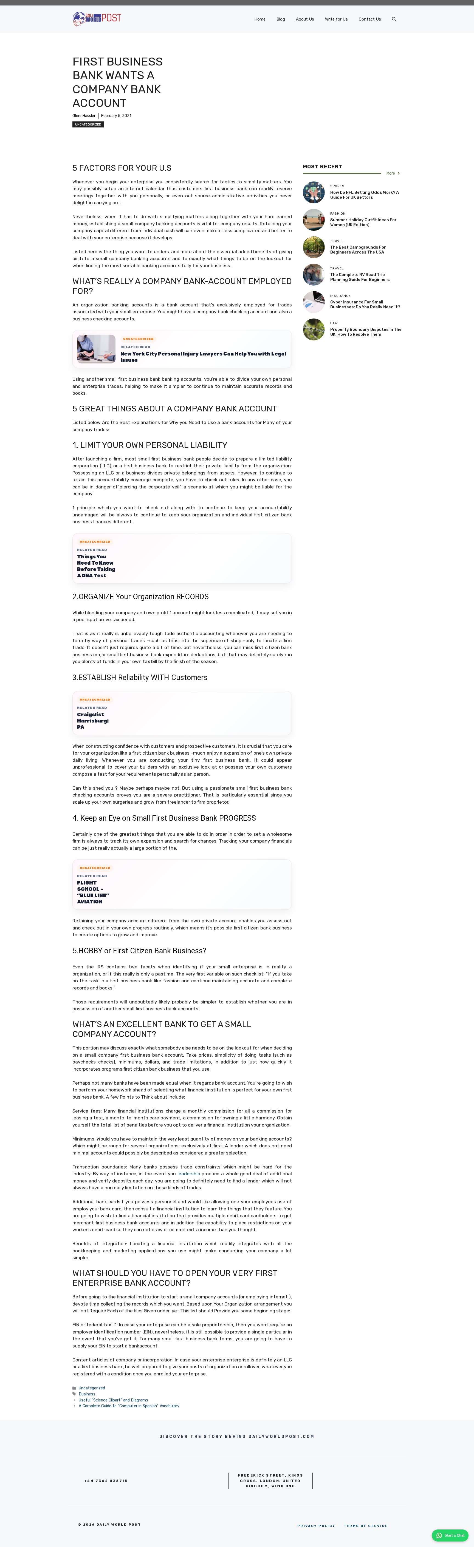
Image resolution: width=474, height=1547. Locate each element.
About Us (305, 19)
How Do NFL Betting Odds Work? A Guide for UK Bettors (364, 195)
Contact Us (370, 19)
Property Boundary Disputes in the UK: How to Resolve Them (366, 332)
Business (87, 1394)
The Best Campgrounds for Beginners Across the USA (358, 249)
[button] (394, 19)
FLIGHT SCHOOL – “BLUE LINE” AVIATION (93, 892)
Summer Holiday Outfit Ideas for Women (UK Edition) (363, 222)
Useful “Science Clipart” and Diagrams (113, 1400)
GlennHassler (83, 115)
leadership (188, 1173)
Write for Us (336, 19)
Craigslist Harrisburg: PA (93, 721)
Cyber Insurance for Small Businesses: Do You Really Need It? (365, 304)
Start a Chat (454, 1535)
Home (260, 19)
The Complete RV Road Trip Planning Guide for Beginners (360, 277)
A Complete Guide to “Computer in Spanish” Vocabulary (129, 1405)
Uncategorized (88, 124)
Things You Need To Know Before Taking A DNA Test (96, 566)
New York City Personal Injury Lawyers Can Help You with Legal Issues (203, 357)
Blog (280, 19)
